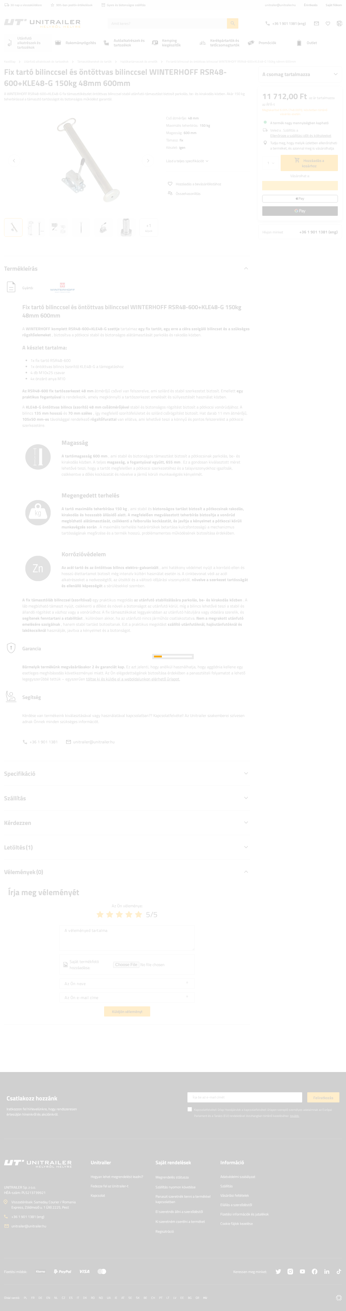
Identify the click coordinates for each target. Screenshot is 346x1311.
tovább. (294, 1115)
